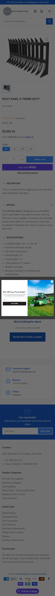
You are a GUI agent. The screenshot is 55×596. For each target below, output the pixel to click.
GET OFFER (14, 303)
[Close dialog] (52, 281)
